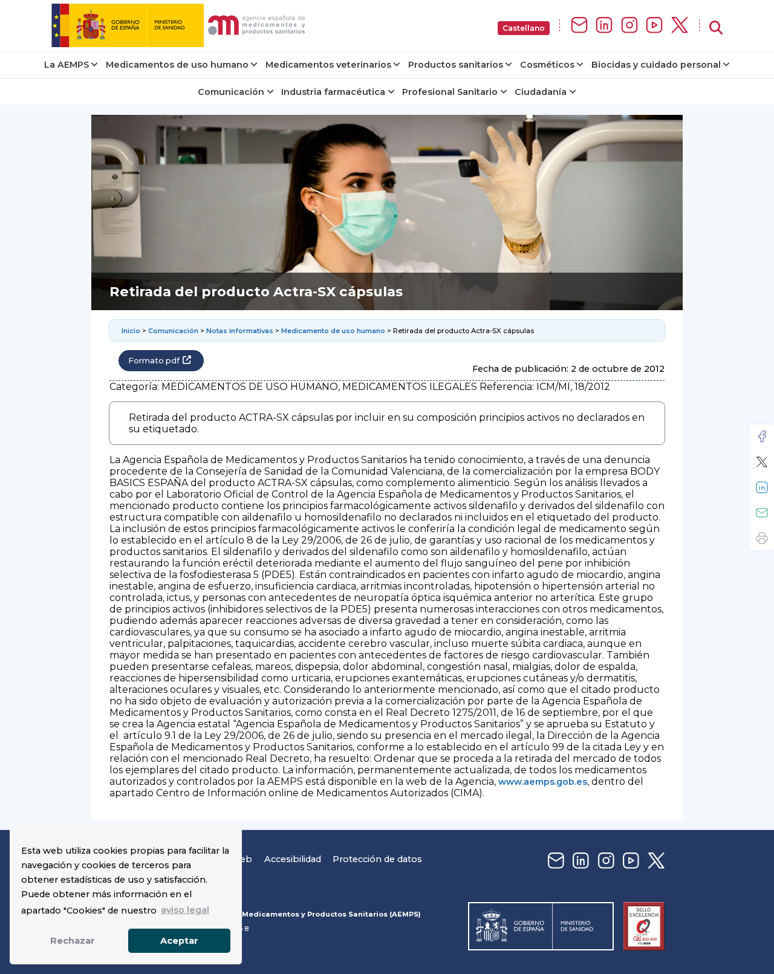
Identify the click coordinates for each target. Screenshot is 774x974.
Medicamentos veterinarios (328, 64)
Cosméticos (547, 64)
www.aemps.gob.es (542, 781)
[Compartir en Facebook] (762, 436)
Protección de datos (377, 859)
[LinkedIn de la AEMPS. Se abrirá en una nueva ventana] (604, 25)
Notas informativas (239, 330)
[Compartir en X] (762, 462)
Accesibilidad (292, 859)
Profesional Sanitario (450, 91)
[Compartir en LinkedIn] (762, 487)
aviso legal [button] (185, 909)
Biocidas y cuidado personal (656, 64)
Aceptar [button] (179, 940)
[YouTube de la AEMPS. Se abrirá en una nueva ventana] (654, 25)
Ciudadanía (541, 91)
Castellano (523, 28)
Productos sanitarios (455, 64)
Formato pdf (154, 360)
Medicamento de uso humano (333, 330)
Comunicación (231, 91)
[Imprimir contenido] (762, 538)
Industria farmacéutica (333, 91)
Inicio (131, 330)
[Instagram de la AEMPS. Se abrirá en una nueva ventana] (629, 25)
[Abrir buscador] (716, 28)
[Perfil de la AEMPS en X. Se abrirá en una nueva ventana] (679, 25)
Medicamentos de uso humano (177, 64)
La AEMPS (66, 64)
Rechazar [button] (72, 940)
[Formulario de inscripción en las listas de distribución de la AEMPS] (579, 25)
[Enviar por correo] (762, 513)
